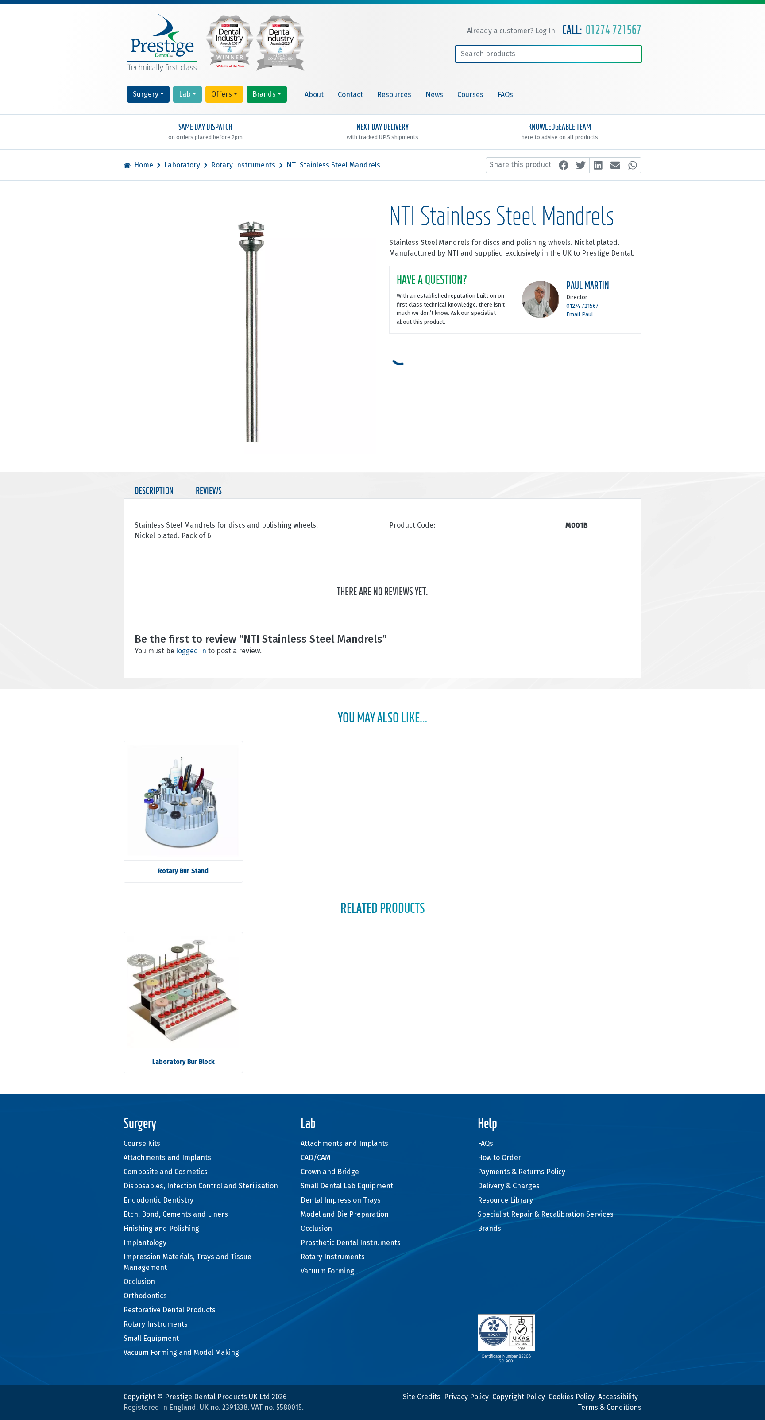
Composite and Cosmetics (166, 1172)
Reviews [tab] (209, 492)
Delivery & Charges (509, 1186)
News (434, 94)
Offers (221, 94)
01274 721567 (613, 30)
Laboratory (182, 165)
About (314, 94)
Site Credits (421, 1397)
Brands (264, 94)
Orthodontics (145, 1296)
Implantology (145, 1242)
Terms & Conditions (609, 1407)
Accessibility (618, 1397)
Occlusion (139, 1281)
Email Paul (579, 314)
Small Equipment (151, 1338)
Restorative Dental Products (170, 1310)
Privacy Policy (466, 1397)
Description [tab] (154, 492)
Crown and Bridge (330, 1172)
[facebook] (563, 165)
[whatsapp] (632, 165)
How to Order (499, 1157)
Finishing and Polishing (161, 1228)
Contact (350, 94)
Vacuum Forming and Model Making (181, 1352)
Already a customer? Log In (511, 31)
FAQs (505, 94)
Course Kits (142, 1143)
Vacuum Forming (327, 1271)
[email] (615, 165)
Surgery (145, 94)
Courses (470, 94)
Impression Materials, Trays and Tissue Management (187, 1262)
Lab (185, 94)
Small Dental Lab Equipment (347, 1186)
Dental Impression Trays (341, 1200)
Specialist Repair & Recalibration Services (546, 1214)
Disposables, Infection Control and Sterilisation (201, 1186)
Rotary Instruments (243, 165)
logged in (191, 651)
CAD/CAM (316, 1157)
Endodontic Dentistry (158, 1200)
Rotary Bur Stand (183, 871)
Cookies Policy (572, 1397)
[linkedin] (598, 165)
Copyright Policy (518, 1397)
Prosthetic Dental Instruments (351, 1242)
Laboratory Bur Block (183, 1062)
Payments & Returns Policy (521, 1172)
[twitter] (581, 165)
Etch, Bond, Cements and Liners (176, 1214)
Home (143, 165)
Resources (394, 94)
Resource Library (505, 1200)
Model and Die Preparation (345, 1214)
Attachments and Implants (167, 1157)
